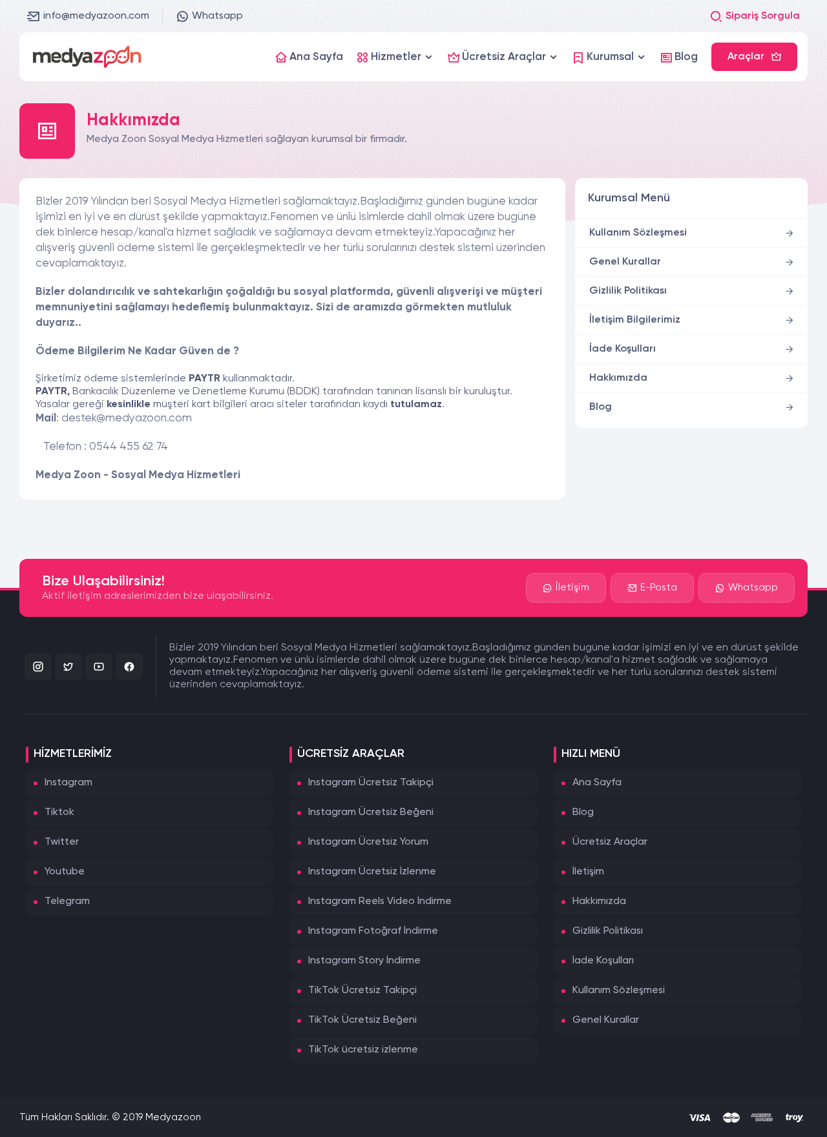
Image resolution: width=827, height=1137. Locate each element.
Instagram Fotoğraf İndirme (373, 931)
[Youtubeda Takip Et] (98, 666)
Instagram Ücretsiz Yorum (368, 842)
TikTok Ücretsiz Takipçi (362, 990)
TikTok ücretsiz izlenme (363, 1050)
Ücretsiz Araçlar (609, 842)
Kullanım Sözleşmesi (638, 233)
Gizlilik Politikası (628, 291)
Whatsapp (217, 16)
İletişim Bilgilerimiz (634, 320)
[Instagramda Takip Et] (38, 666)
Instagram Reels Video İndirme (380, 901)
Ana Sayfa (597, 783)
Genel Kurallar (625, 262)
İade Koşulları (622, 349)
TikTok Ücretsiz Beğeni (362, 1020)
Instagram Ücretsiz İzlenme (372, 872)
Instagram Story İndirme (364, 961)
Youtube (65, 872)
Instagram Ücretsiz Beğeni (371, 812)
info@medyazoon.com (96, 16)
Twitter (62, 842)
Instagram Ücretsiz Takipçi (371, 783)
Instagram (68, 783)
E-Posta (658, 587)
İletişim (572, 587)
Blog (600, 407)
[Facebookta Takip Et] (129, 666)
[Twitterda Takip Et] (68, 666)
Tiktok (59, 812)
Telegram (67, 901)
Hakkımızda (618, 378)
